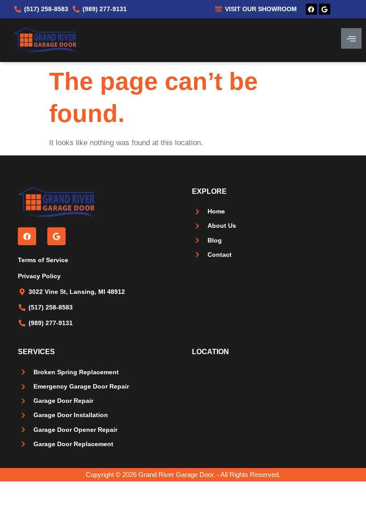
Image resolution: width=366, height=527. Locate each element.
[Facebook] (311, 9)
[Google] (324, 9)
